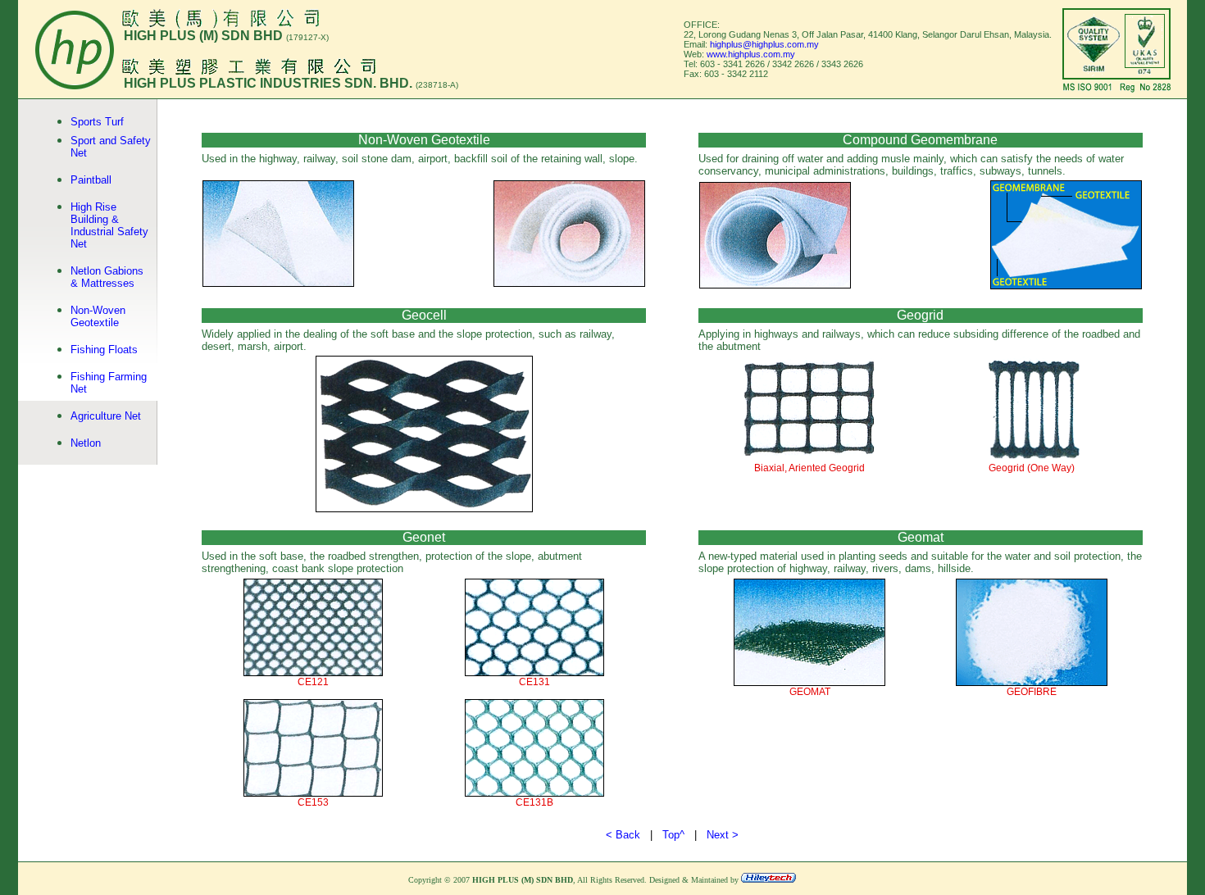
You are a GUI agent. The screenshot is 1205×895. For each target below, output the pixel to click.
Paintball (90, 180)
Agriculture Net (105, 416)
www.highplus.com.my (751, 54)
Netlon (85, 443)
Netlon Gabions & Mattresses (106, 277)
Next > (723, 835)
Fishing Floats (104, 349)
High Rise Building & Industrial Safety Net (109, 225)
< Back (623, 835)
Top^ (673, 835)
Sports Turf (97, 122)
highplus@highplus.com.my (764, 44)
